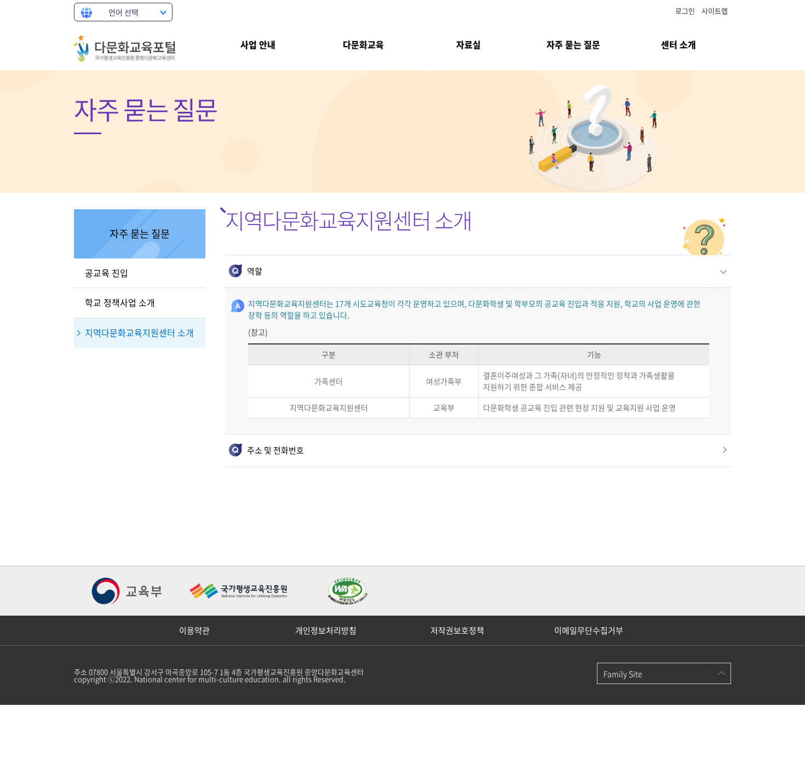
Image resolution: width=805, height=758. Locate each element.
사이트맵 (715, 10)
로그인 (685, 10)
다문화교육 (363, 44)
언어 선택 (123, 12)
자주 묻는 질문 (573, 44)
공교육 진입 (106, 272)
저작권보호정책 (457, 630)
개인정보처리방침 (326, 630)
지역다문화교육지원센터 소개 (139, 332)
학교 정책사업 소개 (120, 302)
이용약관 (194, 630)
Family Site (622, 673)
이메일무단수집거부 (588, 630)
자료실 (468, 44)
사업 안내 (257, 44)
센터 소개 (678, 44)
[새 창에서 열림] (128, 591)
